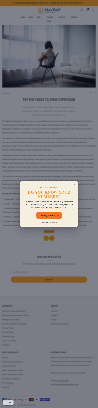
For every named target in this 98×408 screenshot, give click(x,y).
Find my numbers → (49, 215)
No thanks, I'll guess (49, 222)
